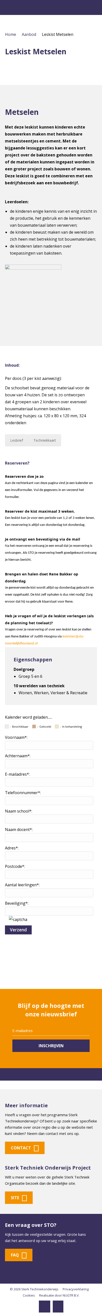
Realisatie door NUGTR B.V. (59, 1295)
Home (10, 34)
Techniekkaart (44, 440)
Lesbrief (16, 440)
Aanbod (29, 34)
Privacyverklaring (76, 1289)
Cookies (29, 1295)
